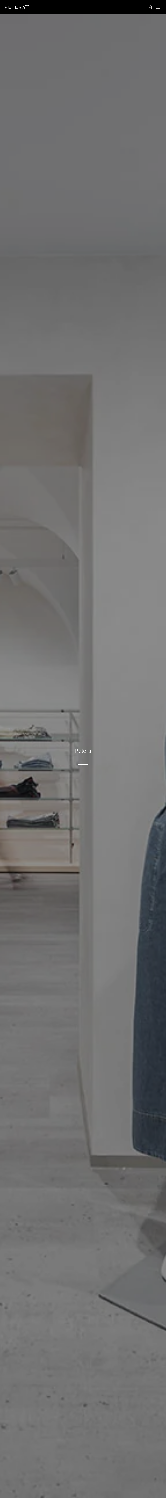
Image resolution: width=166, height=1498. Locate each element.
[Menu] (158, 7)
